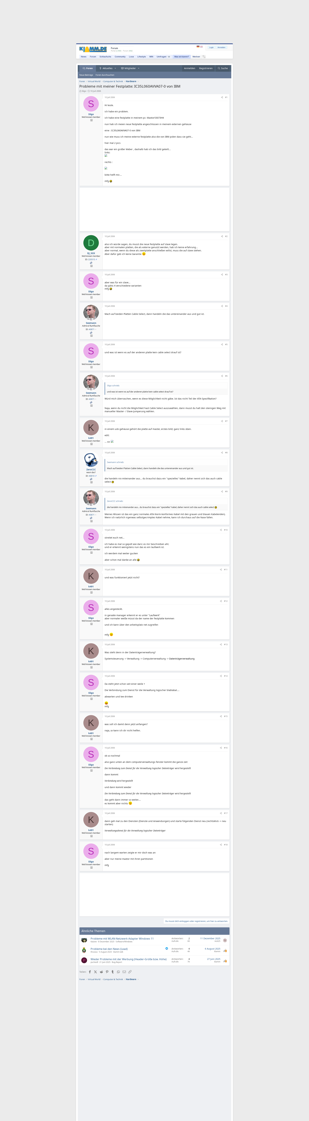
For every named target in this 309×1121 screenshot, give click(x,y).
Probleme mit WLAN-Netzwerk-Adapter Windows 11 (122, 938)
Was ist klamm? (181, 56)
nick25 (217, 941)
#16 (226, 747)
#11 (226, 569)
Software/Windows (124, 941)
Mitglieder (130, 68)
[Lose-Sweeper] (204, 57)
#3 (226, 274)
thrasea (94, 952)
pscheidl (94, 962)
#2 (226, 236)
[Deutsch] (198, 46)
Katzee (94, 941)
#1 (226, 97)
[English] (201, 46)
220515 (91, 259)
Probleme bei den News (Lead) (109, 949)
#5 (226, 344)
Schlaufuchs (105, 56)
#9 (226, 491)
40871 (91, 329)
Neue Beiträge (86, 74)
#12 (226, 601)
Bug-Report (117, 962)
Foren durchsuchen (105, 74)
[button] (115, 68)
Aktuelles (107, 68)
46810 (91, 476)
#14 (226, 676)
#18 (226, 844)
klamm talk (118, 952)
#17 (226, 813)
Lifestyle (141, 56)
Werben (196, 56)
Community (120, 56)
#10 (226, 530)
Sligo (84, 91)
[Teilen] (222, 97)
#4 (226, 306)
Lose (131, 56)
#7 (226, 421)
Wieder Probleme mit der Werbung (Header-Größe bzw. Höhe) (129, 959)
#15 (226, 716)
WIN (151, 56)
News (83, 56)
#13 (226, 644)
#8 (226, 452)
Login (211, 47)
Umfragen (163, 56)
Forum (93, 56)
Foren (89, 68)
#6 (226, 376)
